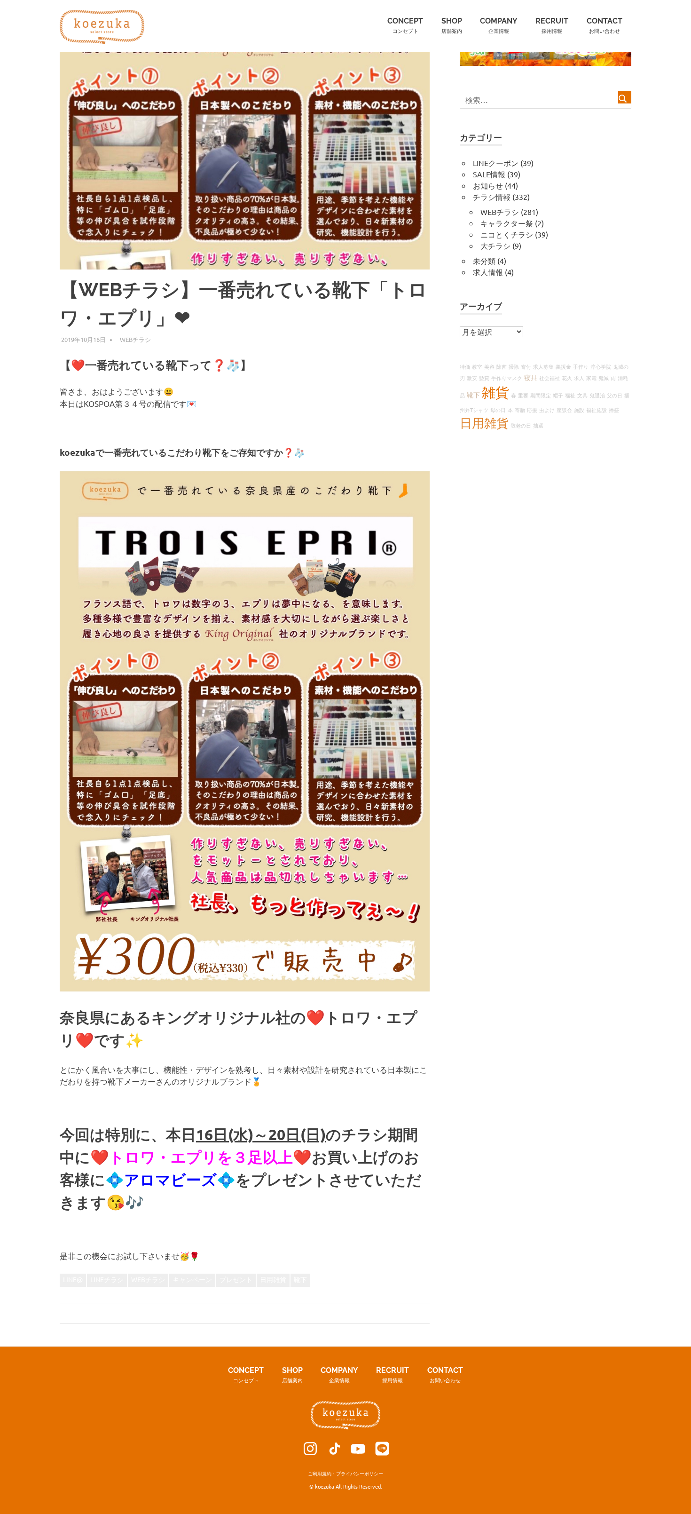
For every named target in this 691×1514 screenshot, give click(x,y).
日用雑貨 (273, 1279)
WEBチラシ (135, 339)
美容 (489, 366)
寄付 (526, 366)
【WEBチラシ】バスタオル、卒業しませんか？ (144, 1313)
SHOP (451, 25)
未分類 (484, 260)
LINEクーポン (495, 162)
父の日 (614, 395)
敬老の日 (520, 425)
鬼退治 (597, 395)
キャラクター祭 (506, 223)
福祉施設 (596, 409)
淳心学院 (600, 366)
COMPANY (499, 25)
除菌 (501, 366)
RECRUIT (551, 25)
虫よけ (547, 409)
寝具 (530, 377)
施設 (579, 409)
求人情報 (488, 272)
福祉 (570, 395)
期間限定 (540, 395)
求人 (579, 377)
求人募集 (543, 366)
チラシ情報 (491, 196)
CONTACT (604, 25)
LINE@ (73, 1279)
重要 (523, 395)
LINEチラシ (107, 1279)
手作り (581, 366)
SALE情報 (489, 174)
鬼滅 (603, 377)
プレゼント (236, 1279)
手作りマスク (506, 377)
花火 (567, 377)
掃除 (514, 366)
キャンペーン (192, 1279)
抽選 (538, 425)
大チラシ (495, 245)
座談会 (564, 409)
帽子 (558, 395)
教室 (477, 366)
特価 (465, 366)
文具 (582, 395)
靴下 (300, 1279)
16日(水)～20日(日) (261, 1134)
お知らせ (488, 185)
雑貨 (495, 392)
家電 (591, 377)
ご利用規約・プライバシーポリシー (345, 1473)
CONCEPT (405, 25)
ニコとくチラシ (506, 234)
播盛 (614, 409)
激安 (472, 377)
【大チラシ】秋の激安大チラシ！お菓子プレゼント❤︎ (334, 1313)
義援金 (563, 366)
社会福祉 (549, 377)
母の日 (498, 409)
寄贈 (520, 409)
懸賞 (484, 377)
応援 (532, 409)
